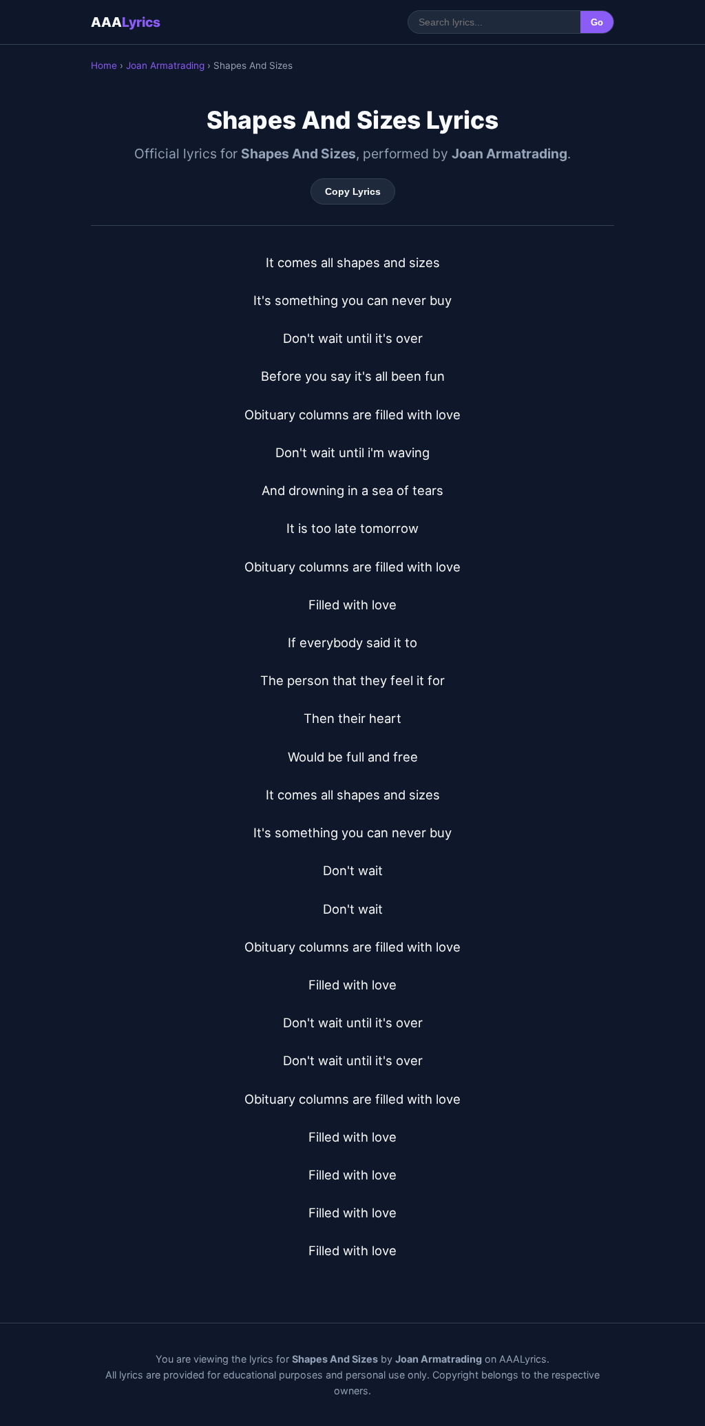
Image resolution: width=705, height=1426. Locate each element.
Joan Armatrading (165, 65)
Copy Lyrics (353, 191)
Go (597, 22)
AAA (125, 22)
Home (104, 65)
